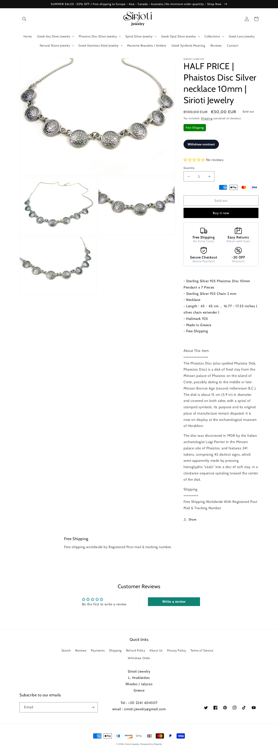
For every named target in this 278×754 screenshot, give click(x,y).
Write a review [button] (173, 602)
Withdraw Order (139, 658)
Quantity (189, 168)
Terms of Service (201, 650)
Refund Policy (135, 650)
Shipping (206, 118)
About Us (156, 650)
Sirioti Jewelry (132, 744)
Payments (98, 650)
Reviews (80, 650)
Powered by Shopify (151, 744)
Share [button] (193, 519)
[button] (24, 19)
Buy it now (221, 213)
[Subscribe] (93, 707)
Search (66, 650)
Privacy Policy (176, 650)
